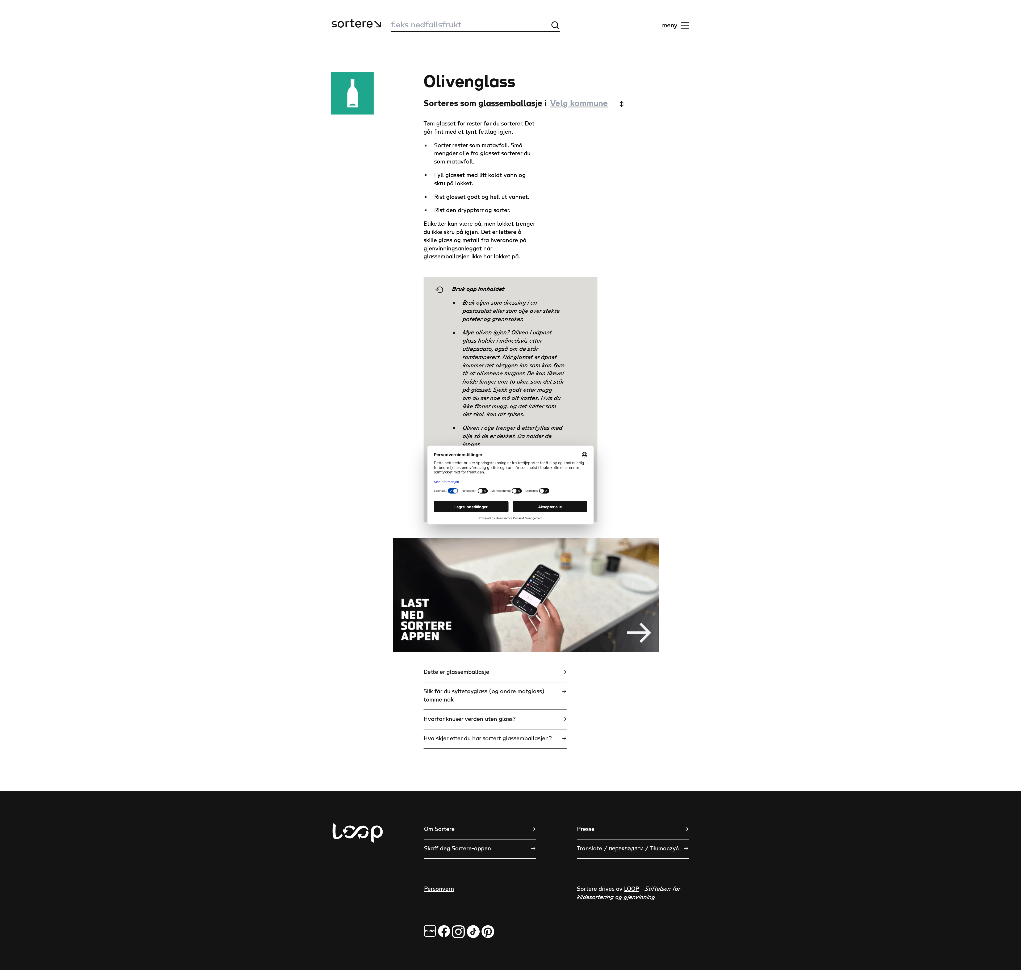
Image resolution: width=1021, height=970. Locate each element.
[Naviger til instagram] (458, 931)
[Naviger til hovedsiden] (357, 859)
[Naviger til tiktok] (473, 931)
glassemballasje (510, 103)
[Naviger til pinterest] (488, 931)
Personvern (439, 889)
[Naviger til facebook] (430, 931)
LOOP (631, 889)
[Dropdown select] (587, 104)
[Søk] (555, 25)
